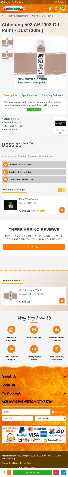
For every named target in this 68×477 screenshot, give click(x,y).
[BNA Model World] (14, 8)
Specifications (29, 95)
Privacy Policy (26, 463)
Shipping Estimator (52, 95)
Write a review (46, 156)
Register (19, 2)
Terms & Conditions (10, 463)
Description (10, 95)
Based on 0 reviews (27, 156)
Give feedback (34, 247)
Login (7, 2)
